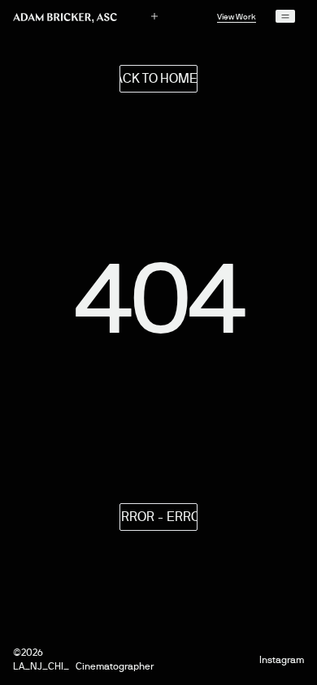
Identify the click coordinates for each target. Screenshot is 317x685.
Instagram (281, 660)
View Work (236, 16)
